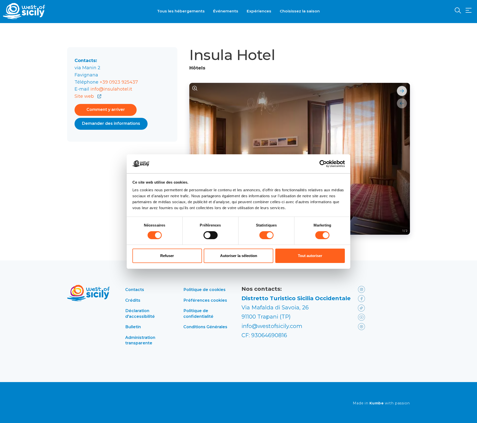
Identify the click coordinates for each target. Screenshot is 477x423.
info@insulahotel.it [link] (111, 89)
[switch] (210, 235)
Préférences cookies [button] (205, 300)
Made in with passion (381, 403)
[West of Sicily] (24, 11)
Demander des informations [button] (111, 123)
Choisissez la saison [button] (300, 11)
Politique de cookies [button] (204, 289)
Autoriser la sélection (238, 256)
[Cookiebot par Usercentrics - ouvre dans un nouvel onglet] (323, 163)
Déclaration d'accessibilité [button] (140, 313)
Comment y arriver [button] (105, 109)
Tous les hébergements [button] (181, 11)
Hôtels (197, 68)
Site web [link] (85, 96)
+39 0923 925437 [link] (119, 82)
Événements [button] (225, 11)
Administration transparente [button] (140, 340)
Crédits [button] (132, 300)
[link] (368, 288)
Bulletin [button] (133, 326)
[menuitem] (181, 11)
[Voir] (194, 88)
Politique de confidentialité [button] (198, 313)
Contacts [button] (134, 289)
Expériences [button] (259, 11)
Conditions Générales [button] (205, 326)
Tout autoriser (310, 256)
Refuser (167, 256)
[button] (468, 10)
